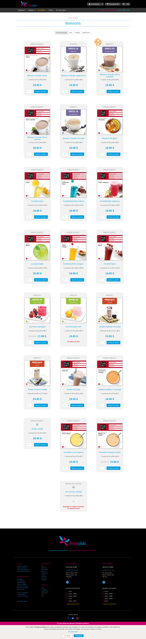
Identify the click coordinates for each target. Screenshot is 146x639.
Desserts (44, 578)
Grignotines (45, 573)
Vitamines (44, 579)
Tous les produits (61, 32)
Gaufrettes (44, 576)
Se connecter (95, 4)
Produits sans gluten (22, 566)
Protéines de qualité (22, 587)
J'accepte (78, 635)
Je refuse (67, 635)
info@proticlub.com (72, 570)
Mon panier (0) (113, 4)
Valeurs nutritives (21, 568)
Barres (43, 566)
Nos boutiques (21, 581)
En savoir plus (73, 631)
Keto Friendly (20, 589)
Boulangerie (45, 569)
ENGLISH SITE (22, 601)
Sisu (43, 596)
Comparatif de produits (23, 571)
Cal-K (43, 594)
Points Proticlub (21, 582)
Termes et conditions (22, 592)
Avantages (20, 579)
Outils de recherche (22, 586)
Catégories (21, 10)
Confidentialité (21, 594)
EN (128, 4)
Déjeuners (44, 568)
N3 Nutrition (45, 592)
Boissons (44, 571)
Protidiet (77, 32)
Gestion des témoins (22, 596)
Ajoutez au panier (40, 91)
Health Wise (86, 32)
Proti (70, 32)
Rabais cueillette (21, 584)
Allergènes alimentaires (23, 569)
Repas (43, 574)
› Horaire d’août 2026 (72, 604)
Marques (31, 10)
